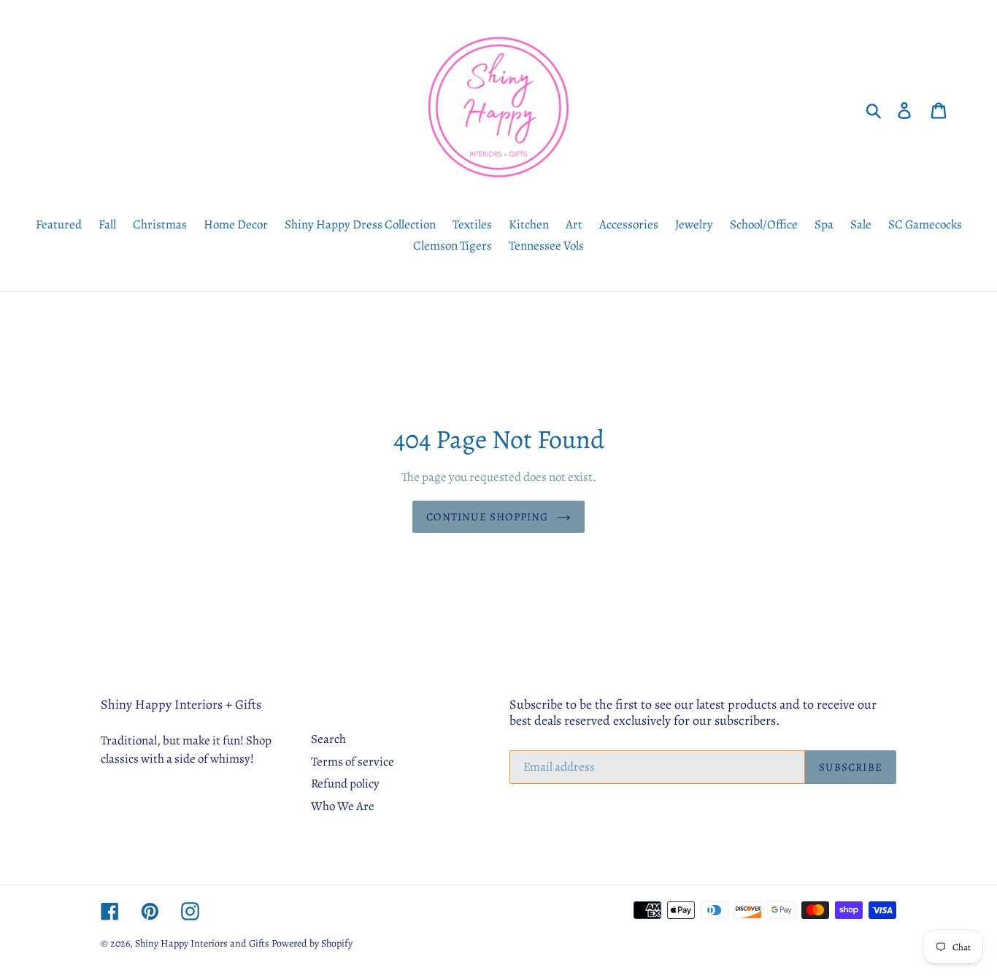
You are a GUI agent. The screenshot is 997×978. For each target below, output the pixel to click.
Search (328, 739)
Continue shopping (487, 516)
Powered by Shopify (312, 943)
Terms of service (352, 761)
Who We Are (342, 806)
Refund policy (345, 783)
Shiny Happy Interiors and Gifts (202, 943)
